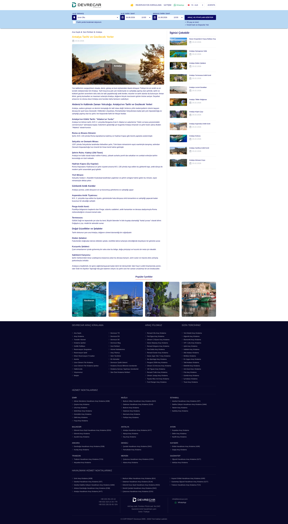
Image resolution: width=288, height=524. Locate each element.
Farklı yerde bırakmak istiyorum (88, 22)
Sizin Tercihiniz (115, 356)
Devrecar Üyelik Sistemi (118, 362)
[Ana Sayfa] (131, 5)
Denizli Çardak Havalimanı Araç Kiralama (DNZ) (140, 488)
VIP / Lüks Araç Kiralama (192, 343)
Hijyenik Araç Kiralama (191, 336)
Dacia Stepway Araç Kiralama (157, 343)
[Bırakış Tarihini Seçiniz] (155, 17)
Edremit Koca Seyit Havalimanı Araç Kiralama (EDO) (92, 430)
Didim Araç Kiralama (179, 433)
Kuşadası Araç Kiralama (180, 430)
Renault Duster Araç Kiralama (157, 353)
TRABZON (76, 456)
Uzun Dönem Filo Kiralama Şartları (86, 366)
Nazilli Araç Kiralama (179, 437)
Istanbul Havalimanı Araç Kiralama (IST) (186, 401)
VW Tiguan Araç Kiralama (156, 369)
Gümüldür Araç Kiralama (82, 414)
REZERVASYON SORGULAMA (149, 5)
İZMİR (74, 398)
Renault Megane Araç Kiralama (158, 346)
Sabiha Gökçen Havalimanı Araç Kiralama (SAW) (189, 404)
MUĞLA (124, 398)
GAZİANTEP (175, 456)
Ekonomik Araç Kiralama (192, 339)
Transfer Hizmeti (80, 339)
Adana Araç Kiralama (130, 462)
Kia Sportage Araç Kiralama (157, 359)
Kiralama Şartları (80, 343)
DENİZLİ (124, 443)
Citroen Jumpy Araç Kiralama (157, 375)
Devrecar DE (115, 339)
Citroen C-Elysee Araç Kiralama (158, 339)
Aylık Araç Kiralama (190, 346)
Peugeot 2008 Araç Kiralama (157, 362)
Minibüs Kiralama (190, 356)
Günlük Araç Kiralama (191, 375)
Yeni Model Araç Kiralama (193, 333)
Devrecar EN (115, 336)
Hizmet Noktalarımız (117, 349)
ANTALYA (125, 427)
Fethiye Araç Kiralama (131, 417)
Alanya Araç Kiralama (130, 433)
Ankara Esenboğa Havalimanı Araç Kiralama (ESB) (92, 488)
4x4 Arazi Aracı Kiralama (192, 369)
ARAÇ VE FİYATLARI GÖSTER (200, 17)
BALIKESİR (76, 427)
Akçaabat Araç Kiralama (82, 462)
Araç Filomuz (115, 353)
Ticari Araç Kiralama (191, 382)
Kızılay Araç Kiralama (81, 450)
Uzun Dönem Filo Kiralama (83, 362)
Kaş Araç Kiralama (129, 437)
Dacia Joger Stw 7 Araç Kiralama (158, 356)
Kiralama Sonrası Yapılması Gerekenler (124, 369)
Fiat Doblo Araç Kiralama (156, 349)
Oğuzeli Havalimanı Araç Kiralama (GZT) (186, 459)
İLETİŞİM (167, 5)
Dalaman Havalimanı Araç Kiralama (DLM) (138, 404)
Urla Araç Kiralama (80, 408)
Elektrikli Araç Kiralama (192, 366)
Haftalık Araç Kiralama (191, 349)
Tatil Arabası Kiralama (191, 362)
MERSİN (124, 456)
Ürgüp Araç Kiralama (179, 450)
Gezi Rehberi (88, 32)
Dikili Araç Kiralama (81, 417)
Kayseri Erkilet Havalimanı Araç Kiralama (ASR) (188, 478)
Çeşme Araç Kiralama (81, 404)
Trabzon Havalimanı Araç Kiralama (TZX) (88, 459)
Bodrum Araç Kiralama (131, 408)
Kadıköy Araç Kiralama (180, 411)
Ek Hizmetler (114, 359)
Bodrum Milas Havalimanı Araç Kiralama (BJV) (139, 401)
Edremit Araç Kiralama (82, 433)
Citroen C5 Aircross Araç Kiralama (159, 366)
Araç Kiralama (79, 336)
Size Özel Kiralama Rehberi (120, 372)
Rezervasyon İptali (80, 353)
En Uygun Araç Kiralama (192, 359)
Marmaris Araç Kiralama (131, 414)
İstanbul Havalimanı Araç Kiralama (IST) (88, 482)
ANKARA (76, 443)
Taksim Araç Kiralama (179, 408)
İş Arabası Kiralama (190, 379)
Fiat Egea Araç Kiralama (155, 336)
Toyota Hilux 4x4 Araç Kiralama (158, 379)
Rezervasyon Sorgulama (82, 349)
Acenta (76, 359)
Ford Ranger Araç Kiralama (156, 382)
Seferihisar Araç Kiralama (83, 411)
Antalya (99, 32)
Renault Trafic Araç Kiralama (157, 372)
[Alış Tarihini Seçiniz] (122, 17)
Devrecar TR (115, 333)
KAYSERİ (174, 443)
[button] (74, 299)
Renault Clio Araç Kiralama (156, 333)
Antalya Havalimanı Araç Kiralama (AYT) (137, 430)
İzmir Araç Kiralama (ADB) (83, 478)
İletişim (76, 375)
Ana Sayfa (76, 32)
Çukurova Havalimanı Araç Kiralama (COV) (138, 459)
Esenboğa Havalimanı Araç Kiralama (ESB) (89, 446)
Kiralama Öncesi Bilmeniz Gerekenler (123, 366)
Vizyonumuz (78, 372)
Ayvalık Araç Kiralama (81, 437)
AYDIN (173, 427)
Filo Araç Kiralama (190, 372)
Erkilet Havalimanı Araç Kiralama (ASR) (186, 446)
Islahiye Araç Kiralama (180, 462)
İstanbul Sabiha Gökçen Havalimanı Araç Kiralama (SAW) (94, 485)
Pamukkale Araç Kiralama (132, 450)
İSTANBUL (174, 398)
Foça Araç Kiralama (81, 421)
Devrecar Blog (115, 343)
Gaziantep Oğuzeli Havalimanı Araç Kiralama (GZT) (189, 482)
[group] (89, 299)
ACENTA (211, 5)
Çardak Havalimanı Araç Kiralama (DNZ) (137, 446)
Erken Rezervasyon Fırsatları (84, 356)
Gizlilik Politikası (79, 346)
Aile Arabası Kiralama (191, 353)
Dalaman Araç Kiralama (131, 411)
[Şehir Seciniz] (74, 17)
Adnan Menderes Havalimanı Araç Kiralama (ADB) (92, 401)
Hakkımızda (78, 369)
